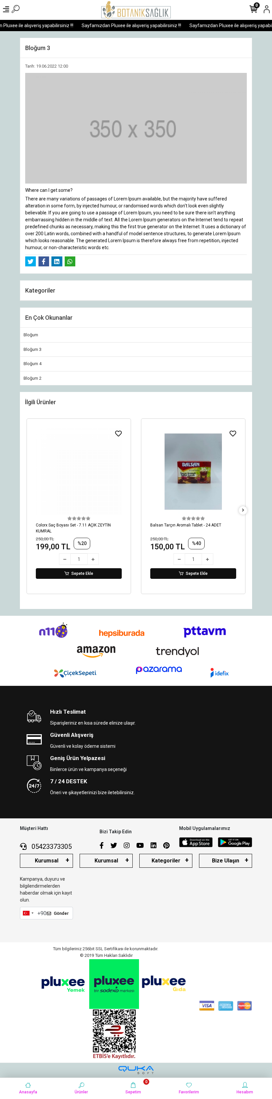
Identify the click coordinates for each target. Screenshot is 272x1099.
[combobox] (27, 913)
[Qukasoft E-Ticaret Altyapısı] (136, 1070)
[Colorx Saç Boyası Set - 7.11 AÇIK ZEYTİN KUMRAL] (79, 472)
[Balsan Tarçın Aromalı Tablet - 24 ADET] (193, 472)
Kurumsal (46, 860)
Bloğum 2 (32, 378)
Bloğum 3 (32, 349)
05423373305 (51, 847)
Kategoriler (166, 860)
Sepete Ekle (82, 573)
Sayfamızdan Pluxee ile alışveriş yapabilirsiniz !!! (125, 25)
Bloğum (31, 334)
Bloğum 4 (32, 363)
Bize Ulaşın (225, 860)
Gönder (61, 913)
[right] (243, 510)
